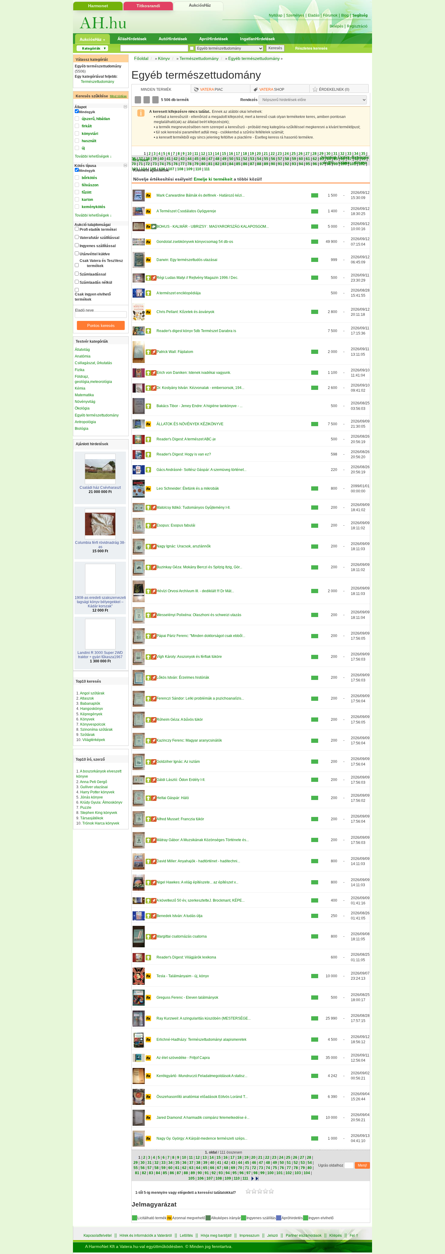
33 (349, 154)
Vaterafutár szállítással (99, 238)
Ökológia (82, 408)
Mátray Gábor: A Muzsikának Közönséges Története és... (203, 840)
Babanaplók (90, 703)
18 (245, 154)
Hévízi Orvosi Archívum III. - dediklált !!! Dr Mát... (195, 591)
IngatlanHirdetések (257, 38)
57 (280, 159)
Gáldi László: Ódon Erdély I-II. (181, 780)
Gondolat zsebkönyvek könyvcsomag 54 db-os (195, 242)
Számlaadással (93, 274)
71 (141, 164)
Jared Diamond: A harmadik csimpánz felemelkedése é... (203, 1117)
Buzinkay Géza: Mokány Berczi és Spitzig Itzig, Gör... (199, 567)
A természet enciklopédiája (179, 293)
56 (273, 159)
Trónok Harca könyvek (100, 823)
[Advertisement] (404, 143)
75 (168, 164)
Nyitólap (275, 15)
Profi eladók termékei (98, 229)
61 (308, 159)
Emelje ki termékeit (213, 179)
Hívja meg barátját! (216, 1235)
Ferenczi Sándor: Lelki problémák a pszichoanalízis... (200, 698)
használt (89, 141)
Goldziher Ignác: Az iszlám (178, 761)
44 (189, 159)
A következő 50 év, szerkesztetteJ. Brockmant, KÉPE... (201, 900)
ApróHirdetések (213, 38)
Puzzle (85, 807)
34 (356, 154)
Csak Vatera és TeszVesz (101, 263)
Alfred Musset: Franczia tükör (180, 819)
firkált (87, 126)
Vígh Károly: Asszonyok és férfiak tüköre (189, 657)
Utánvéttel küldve (95, 254)
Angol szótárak (92, 693)
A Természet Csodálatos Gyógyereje (186, 211)
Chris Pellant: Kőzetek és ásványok (185, 312)
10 (189, 154)
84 (231, 164)
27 (307, 154)
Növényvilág (85, 402)
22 (273, 154)
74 (162, 164)
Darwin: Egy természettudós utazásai (187, 260)
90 (273, 164)
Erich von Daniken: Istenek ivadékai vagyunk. (194, 373)
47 (210, 159)
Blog (345, 15)
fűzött (86, 192)
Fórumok (330, 15)
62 (315, 159)
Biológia (81, 428)
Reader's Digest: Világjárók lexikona (186, 957)
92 (287, 164)
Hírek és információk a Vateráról (146, 1235)
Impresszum (249, 1235)
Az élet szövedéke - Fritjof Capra (183, 1058)
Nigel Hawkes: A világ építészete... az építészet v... (197, 882)
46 (203, 159)
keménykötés (93, 207)
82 (217, 164)
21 (266, 154)
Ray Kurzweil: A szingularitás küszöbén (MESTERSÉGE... (204, 1018)
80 (203, 164)
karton (87, 200)
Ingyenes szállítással (98, 246)
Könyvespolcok (92, 724)
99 (336, 164)
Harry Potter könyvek (97, 792)
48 (217, 159)
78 (189, 164)
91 (280, 164)
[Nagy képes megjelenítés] (156, 100)
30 (328, 154)
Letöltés (186, 1235)
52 (245, 159)
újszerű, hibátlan (96, 119)
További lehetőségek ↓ (93, 156)
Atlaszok (87, 698)
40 (162, 159)
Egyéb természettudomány (97, 415)
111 (207, 169)
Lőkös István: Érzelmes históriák (183, 677)
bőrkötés (89, 178)
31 (335, 154)
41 (168, 159)
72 (148, 164)
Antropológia (85, 422)
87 (252, 164)
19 (252, 154)
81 (210, 164)
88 (259, 164)
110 (198, 169)
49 (224, 159)
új (83, 148)
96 (315, 164)
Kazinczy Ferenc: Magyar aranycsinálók (189, 740)
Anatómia (83, 356)
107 (171, 169)
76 (175, 164)
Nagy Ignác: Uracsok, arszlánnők (184, 546)
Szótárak (87, 735)
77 (182, 164)
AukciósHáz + (92, 39)
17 (238, 154)
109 (189, 169)
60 (301, 159)
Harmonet (98, 5)
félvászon (90, 185)
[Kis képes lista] (138, 100)
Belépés (336, 26)
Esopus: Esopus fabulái (176, 525)
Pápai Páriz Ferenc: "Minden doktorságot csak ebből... (201, 636)
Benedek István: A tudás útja (180, 916)
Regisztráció (357, 26)
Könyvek (87, 719)
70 (134, 164)
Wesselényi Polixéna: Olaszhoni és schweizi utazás (199, 615)
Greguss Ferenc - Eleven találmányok (187, 997)
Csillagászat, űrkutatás (93, 363)
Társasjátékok (91, 818)
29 (321, 154)
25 (294, 154)
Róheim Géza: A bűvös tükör (180, 719)
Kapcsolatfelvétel (98, 1235)
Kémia (80, 388)
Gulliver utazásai (94, 787)
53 (252, 159)
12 (203, 154)
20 (259, 154)
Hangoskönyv (91, 709)
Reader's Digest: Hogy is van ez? (184, 454)
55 (266, 159)
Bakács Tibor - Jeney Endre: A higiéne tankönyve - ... (199, 406)
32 (342, 154)
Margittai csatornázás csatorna (182, 936)
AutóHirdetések (173, 38)
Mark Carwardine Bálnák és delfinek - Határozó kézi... (201, 195)
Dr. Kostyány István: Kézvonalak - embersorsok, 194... (200, 388)
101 (353, 164)
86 (245, 164)
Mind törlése (118, 96)
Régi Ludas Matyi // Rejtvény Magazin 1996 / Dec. (197, 278)
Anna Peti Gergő (93, 782)
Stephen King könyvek (98, 813)
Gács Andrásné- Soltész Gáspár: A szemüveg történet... (201, 470)
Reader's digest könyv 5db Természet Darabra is (196, 331)
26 (300, 154)
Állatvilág (82, 350)
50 (231, 159)
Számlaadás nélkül (96, 282)
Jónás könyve (91, 797)
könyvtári (90, 134)
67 (350, 159)
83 (224, 164)
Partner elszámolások (303, 1235)
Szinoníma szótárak (96, 729)
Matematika (84, 395)
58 (287, 159)
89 (266, 164)
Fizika (79, 370)
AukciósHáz (200, 5)
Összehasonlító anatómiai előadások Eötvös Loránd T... (202, 1097)
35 (363, 154)
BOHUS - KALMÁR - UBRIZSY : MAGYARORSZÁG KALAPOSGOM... (213, 226)
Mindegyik (87, 112)
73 (155, 164)
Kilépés (335, 1235)
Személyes (295, 15)
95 (308, 164)
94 (301, 164)
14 (217, 154)
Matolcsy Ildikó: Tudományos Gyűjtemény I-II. (193, 507)
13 (210, 154)
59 (294, 159)
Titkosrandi (148, 5)
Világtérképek (93, 740)
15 (224, 154)
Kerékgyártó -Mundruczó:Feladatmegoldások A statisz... (202, 1076)
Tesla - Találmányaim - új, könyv (183, 976)
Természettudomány (97, 82)
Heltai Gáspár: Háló (173, 798)
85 (238, 164)
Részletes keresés (311, 48)
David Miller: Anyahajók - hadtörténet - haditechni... (198, 861)
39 (155, 159)
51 (238, 159)
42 (175, 159)
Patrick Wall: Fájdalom (175, 352)
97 (322, 164)
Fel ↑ (354, 1235)
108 (180, 169)
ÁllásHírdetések (132, 38)
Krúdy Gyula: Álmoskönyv (101, 802)
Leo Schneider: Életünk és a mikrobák (188, 488)
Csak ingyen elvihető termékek (93, 297)
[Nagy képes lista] (147, 100)
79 (196, 164)
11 (196, 154)
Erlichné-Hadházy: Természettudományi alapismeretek (201, 1039)
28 (314, 154)
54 (259, 159)
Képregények (91, 714)
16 (231, 154)
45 (196, 159)
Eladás (313, 15)
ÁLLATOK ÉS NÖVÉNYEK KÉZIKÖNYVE (190, 424)
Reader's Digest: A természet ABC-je (186, 439)
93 (294, 164)
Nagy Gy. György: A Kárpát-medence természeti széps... (202, 1138)
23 (280, 154)
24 (287, 154)
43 (182, 159)
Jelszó (272, 1235)
